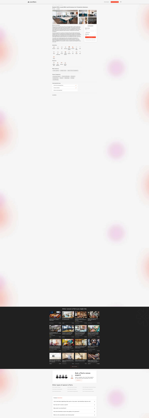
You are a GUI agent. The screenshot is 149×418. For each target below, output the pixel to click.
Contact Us (78, 380)
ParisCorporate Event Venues (88, 391)
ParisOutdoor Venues (56, 387)
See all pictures (93, 20)
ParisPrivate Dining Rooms (88, 389)
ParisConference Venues (72, 387)
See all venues (74, 366)
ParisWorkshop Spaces (56, 391)
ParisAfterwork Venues (72, 389)
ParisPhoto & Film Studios (57, 389)
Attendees (87, 34)
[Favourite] (59, 312)
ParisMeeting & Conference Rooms (89, 387)
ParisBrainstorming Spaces (73, 391)
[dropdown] (120, 2)
